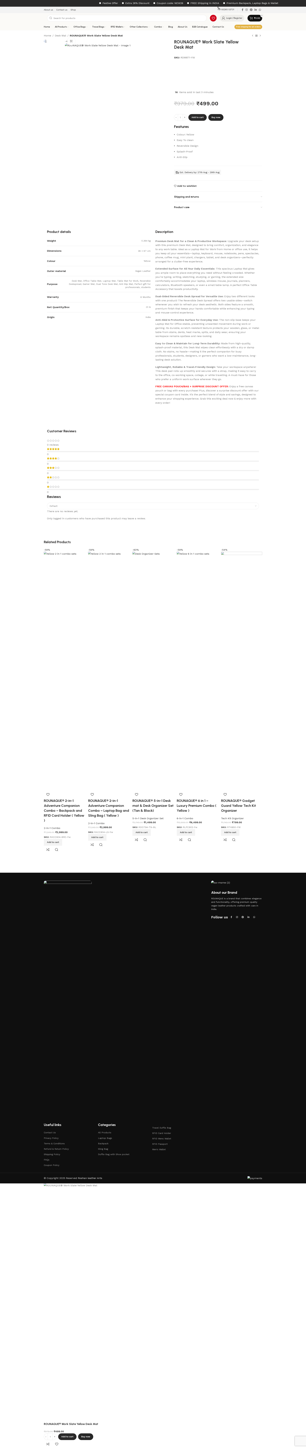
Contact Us (50, 1132)
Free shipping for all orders (248, 27)
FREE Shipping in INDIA (178, 3)
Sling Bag (103, 1149)
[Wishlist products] (213, 18)
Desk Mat (60, 35)
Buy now (215, 117)
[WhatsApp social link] (254, 917)
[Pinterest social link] (242, 917)
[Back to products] (256, 36)
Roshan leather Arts (90, 1178)
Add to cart (198, 117)
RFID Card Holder (161, 1133)
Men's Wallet (159, 1149)
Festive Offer (83, 3)
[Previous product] (253, 36)
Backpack (103, 1143)
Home (47, 35)
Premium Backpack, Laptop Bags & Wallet (225, 3)
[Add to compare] (48, 850)
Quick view (57, 850)
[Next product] (260, 36)
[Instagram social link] (237, 917)
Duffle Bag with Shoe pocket (113, 1154)
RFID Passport (160, 1144)
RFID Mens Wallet (161, 1138)
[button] (53, 842)
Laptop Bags (105, 1138)
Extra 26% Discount (110, 3)
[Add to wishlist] (48, 794)
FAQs (46, 1159)
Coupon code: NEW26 (143, 3)
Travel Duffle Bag (161, 1127)
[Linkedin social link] (248, 917)
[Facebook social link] (231, 917)
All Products (104, 1132)
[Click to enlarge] (71, 41)
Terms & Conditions (54, 1143)
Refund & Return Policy (56, 1149)
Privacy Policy (51, 1138)
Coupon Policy (51, 1165)
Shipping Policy (52, 1154)
